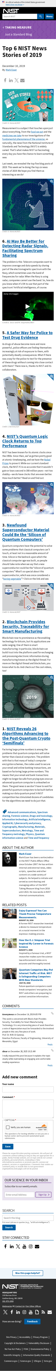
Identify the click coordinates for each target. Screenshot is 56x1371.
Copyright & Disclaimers (15, 1343)
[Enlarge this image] (28, 105)
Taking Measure (18, 27)
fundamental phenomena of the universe (23, 139)
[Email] (22, 80)
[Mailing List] (50, 1312)
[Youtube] (24, 1246)
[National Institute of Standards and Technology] (22, 1286)
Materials (40, 826)
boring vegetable (12, 578)
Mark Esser (11, 69)
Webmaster (7, 1306)
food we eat (37, 131)
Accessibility (24, 1337)
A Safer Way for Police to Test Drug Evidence (27, 335)
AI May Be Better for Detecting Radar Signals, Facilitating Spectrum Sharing (25, 248)
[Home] (11, 11)
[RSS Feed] (43, 1312)
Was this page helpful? (27, 1273)
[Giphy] (37, 1312)
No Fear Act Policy (13, 1349)
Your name (8, 1084)
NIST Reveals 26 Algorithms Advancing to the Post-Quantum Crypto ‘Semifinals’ (26, 735)
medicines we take (12, 135)
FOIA (26, 1349)
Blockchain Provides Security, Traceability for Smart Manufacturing (25, 626)
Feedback (32, 1321)
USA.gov (37, 1361)
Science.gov (25, 1361)
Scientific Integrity (12, 1355)
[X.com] (17, 80)
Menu (49, 16)
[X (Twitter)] (18, 1246)
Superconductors (11, 830)
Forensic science (20, 815)
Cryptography (9, 826)
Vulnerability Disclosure (38, 1343)
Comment (8, 1097)
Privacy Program (40, 1337)
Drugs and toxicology (41, 815)
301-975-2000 (7, 1301)
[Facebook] (5, 80)
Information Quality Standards (36, 1355)
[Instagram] (31, 1246)
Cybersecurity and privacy (27, 823)
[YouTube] (31, 1312)
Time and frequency (38, 837)
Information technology (15, 819)
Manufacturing (26, 826)
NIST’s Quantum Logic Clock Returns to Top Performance (25, 441)
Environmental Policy (40, 1349)
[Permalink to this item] (19, 255)
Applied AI (7, 823)
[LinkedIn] (12, 1246)
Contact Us (20, 1306)
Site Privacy (11, 1337)
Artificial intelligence (39, 819)
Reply (50, 1044)
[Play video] (28, 306)
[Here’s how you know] (28, 3)
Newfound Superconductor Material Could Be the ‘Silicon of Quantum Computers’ (25, 532)
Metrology (27, 830)
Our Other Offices (33, 1306)
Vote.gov (48, 1361)
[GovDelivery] (37, 1246)
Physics (30, 834)
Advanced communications (22, 812)
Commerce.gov (11, 1361)
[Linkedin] (11, 80)
